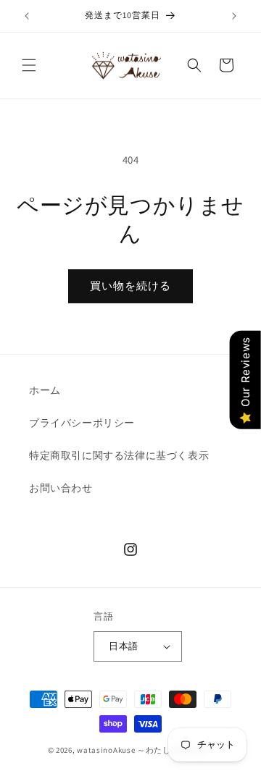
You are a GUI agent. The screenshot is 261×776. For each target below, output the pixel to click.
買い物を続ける (130, 285)
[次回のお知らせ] (234, 16)
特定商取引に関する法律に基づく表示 (119, 455)
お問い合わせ (61, 487)
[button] (29, 65)
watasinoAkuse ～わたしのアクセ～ (145, 750)
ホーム (45, 390)
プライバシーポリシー (82, 422)
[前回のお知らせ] (27, 16)
